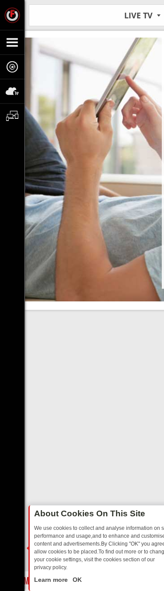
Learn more (52, 579)
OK (76, 579)
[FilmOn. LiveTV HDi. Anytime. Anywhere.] (12, 15)
